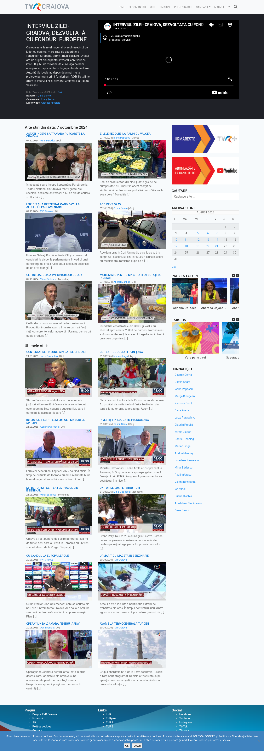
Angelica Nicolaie (50, 102)
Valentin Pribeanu (185, 481)
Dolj (60, 92)
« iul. (174, 267)
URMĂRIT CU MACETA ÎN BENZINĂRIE (124, 555)
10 (175, 239)
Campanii (202, 6)
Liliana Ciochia (183, 496)
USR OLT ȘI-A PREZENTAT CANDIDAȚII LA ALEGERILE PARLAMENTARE (53, 206)
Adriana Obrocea (49, 426)
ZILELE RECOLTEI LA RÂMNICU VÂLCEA (125, 133)
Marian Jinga (120, 356)
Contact (37, 730)
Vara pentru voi (195, 357)
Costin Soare (120, 208)
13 (207, 239)
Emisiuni (165, 6)
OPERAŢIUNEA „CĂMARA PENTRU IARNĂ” (53, 623)
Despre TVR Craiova (44, 714)
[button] (237, 275)
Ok (127, 745)
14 (216, 239)
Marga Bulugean (185, 396)
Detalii (137, 745)
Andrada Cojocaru (213, 308)
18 (186, 246)
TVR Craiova (46, 211)
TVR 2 (109, 722)
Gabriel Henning (184, 439)
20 (207, 246)
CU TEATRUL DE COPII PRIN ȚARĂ (121, 352)
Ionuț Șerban (48, 99)
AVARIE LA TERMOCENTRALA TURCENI (125, 623)
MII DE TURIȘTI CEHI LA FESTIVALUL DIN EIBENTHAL (52, 489)
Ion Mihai (180, 489)
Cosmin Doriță (183, 374)
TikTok (183, 726)
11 (186, 239)
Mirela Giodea (47, 140)
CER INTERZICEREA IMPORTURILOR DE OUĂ (54, 275)
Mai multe (221, 6)
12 (197, 239)
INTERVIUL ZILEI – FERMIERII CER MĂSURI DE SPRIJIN (55, 421)
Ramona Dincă (183, 403)
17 (175, 246)
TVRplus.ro (112, 718)
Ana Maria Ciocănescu (188, 503)
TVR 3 (109, 726)
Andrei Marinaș (121, 281)
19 (197, 246)
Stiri (153, 6)
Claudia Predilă (184, 424)
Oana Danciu (45, 95)
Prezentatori (183, 6)
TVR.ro (110, 714)
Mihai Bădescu (48, 279)
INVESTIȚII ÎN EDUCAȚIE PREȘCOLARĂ (124, 420)
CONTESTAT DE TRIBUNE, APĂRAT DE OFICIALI (56, 352)
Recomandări (137, 6)
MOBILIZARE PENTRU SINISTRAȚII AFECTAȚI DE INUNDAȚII (130, 276)
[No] (259, 741)
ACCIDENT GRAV (110, 204)
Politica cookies (41, 726)
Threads (184, 730)
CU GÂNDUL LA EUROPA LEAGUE (47, 555)
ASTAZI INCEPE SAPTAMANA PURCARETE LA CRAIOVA (55, 135)
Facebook (185, 714)
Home (121, 6)
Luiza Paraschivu (49, 356)
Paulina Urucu (183, 474)
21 (216, 246)
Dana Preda (182, 410)
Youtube (184, 718)
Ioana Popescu (121, 137)
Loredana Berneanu (187, 460)
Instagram (185, 722)
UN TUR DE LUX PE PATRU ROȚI (120, 488)
